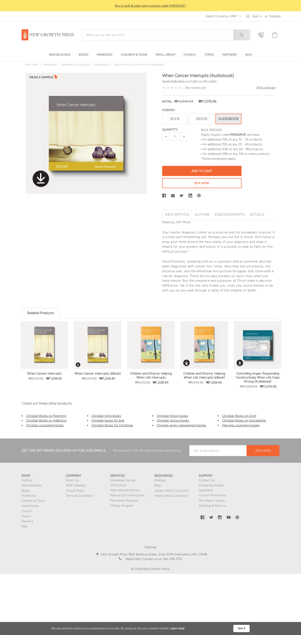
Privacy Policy (75, 491)
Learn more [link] (177, 628)
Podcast (160, 480)
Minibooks (29, 496)
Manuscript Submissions (127, 495)
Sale (25, 526)
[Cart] (274, 35)
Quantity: (170, 129)
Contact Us (207, 480)
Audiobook (228, 119)
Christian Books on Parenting (46, 416)
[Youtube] (228, 517)
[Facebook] (164, 195)
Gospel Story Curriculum (171, 491)
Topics (26, 516)
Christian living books (106, 416)
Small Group (30, 506)
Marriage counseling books (241, 425)
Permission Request (124, 500)
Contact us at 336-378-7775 (162, 559)
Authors (27, 480)
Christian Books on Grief (239, 416)
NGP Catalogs (75, 485)
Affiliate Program (121, 506)
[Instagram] (220, 517)
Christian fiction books (172, 416)
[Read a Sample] (43, 78)
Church (27, 511)
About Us (72, 480)
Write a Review (265, 87)
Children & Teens (33, 501)
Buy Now (201, 183)
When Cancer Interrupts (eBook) (97, 373)
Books (26, 491)
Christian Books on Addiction (46, 420)
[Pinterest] (199, 195)
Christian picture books (173, 420)
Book (175, 119)
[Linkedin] (190, 195)
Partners (27, 521)
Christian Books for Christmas (112, 425)
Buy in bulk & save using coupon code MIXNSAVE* (150, 5)
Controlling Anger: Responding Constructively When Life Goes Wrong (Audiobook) (258, 377)
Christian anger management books (181, 425)
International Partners (125, 490)
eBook (201, 119)
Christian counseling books (45, 425)
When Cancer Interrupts (44, 373)
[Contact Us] (262, 35)
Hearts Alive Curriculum (171, 496)
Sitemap (150, 547)
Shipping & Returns (212, 506)
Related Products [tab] (40, 313)
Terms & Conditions (79, 496)
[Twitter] (181, 195)
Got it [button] (241, 628)
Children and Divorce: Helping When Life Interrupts (151, 375)
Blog (157, 485)
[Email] (173, 195)
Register (275, 16)
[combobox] (166, 34)
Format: (168, 110)
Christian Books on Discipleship (244, 420)
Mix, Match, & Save (212, 500)
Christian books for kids (107, 420)
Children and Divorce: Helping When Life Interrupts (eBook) (204, 375)
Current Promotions (212, 495)
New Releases (32, 485)
